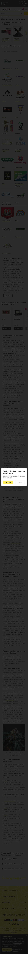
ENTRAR (8, 482)
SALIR (20, 482)
